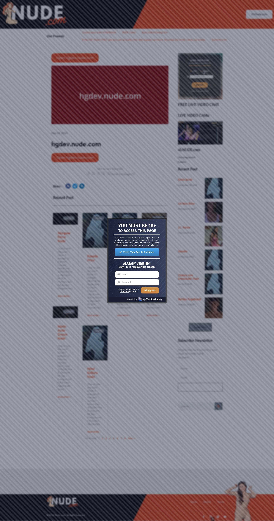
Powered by (132, 299)
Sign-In (151, 290)
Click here (124, 291)
